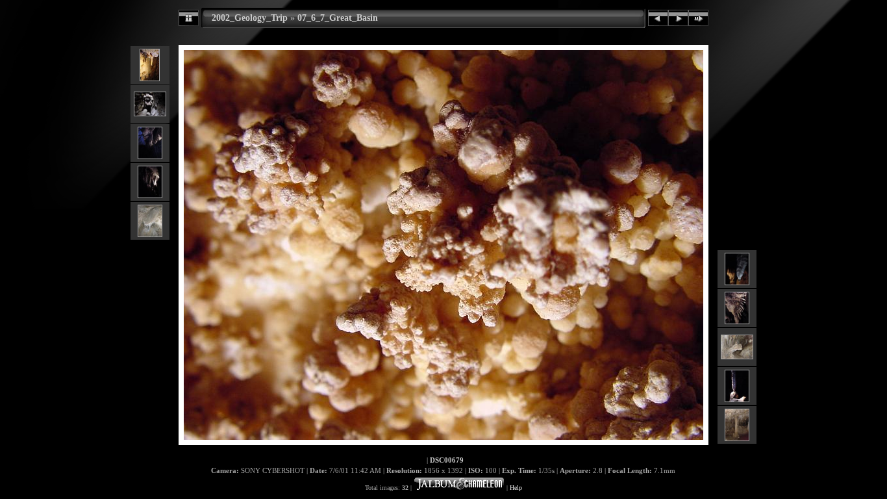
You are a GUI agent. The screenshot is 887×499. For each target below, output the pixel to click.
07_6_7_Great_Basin (337, 17)
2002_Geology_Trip (250, 17)
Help (516, 487)
